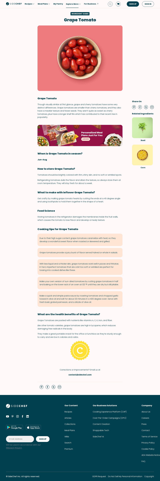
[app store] (33, 427)
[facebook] (22, 417)
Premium (68, 449)
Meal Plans (69, 430)
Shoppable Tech (101, 430)
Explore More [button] (72, 4)
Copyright (149, 476)
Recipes (68, 411)
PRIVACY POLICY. (14, 448)
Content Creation (101, 424)
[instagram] (17, 417)
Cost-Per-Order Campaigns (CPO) (109, 418)
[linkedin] (27, 417)
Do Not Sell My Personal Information (125, 476)
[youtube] (7, 417)
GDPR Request (99, 476)
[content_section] (80, 135)
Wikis (66, 436)
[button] (134, 107)
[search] (110, 4)
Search (67, 442)
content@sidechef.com (80, 374)
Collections (69, 424)
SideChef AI (98, 436)
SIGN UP (132, 4)
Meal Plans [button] (43, 4)
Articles (67, 418)
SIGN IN (148, 4)
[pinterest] (12, 417)
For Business (90, 4)
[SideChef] (16, 407)
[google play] (14, 427)
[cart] (118, 3)
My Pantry (58, 4)
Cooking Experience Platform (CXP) (109, 411)
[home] (14, 3)
